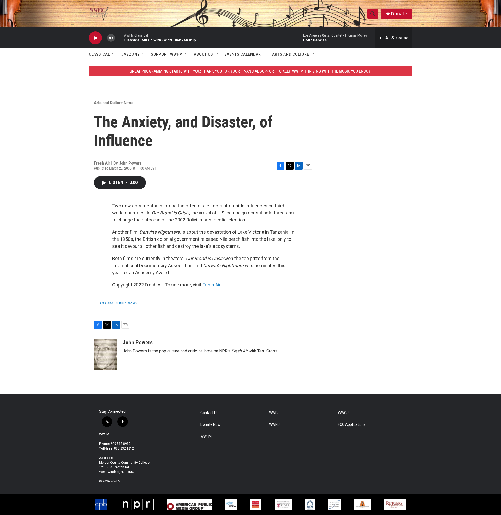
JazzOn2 (130, 54)
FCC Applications (352, 425)
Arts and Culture (290, 54)
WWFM (104, 434)
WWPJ (274, 413)
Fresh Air (211, 285)
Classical (99, 54)
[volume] (110, 38)
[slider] (119, 37)
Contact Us (209, 413)
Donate (399, 13)
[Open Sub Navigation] (114, 54)
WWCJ (343, 413)
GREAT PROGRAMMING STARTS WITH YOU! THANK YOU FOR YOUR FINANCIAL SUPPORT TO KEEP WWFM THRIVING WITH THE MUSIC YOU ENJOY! (250, 71)
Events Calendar (242, 54)
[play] (95, 38)
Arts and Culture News (113, 102)
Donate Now (210, 425)
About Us (203, 54)
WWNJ (274, 425)
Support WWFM (167, 54)
